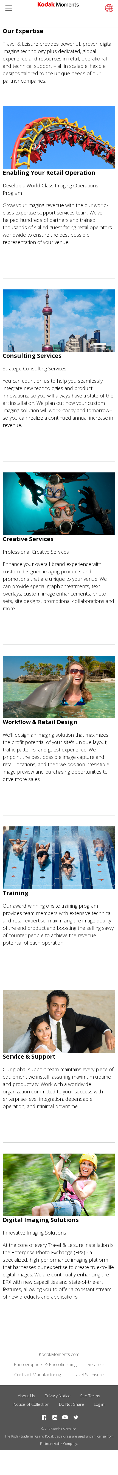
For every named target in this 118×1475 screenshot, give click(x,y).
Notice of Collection (31, 1404)
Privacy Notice (58, 1395)
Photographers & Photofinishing (45, 1364)
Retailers (96, 1364)
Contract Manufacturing (37, 1375)
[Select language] (108, 8)
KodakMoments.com (59, 1354)
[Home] (58, 5)
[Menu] (8, 8)
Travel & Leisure (88, 1375)
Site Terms (90, 1395)
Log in (99, 1404)
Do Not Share (71, 1404)
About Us (26, 1395)
